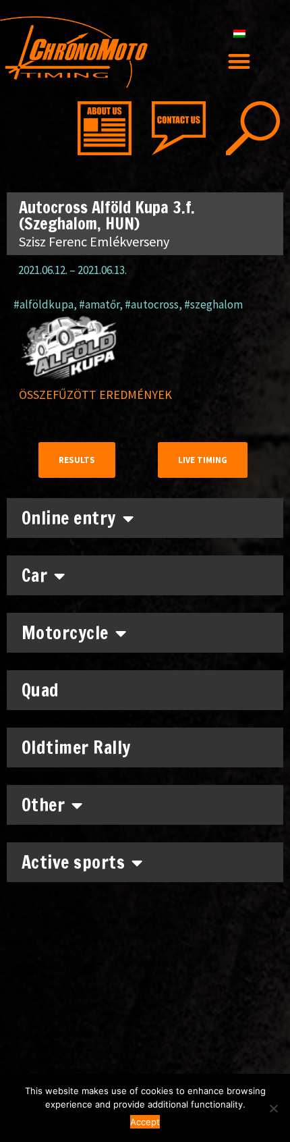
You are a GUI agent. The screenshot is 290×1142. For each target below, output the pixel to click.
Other (43, 804)
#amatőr (99, 304)
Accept (145, 1121)
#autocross (152, 304)
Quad (40, 690)
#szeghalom (213, 304)
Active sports (73, 862)
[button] (240, 61)
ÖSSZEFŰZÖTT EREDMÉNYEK (95, 394)
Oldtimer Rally (76, 747)
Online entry (69, 518)
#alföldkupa (43, 304)
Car (35, 575)
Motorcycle (65, 632)
